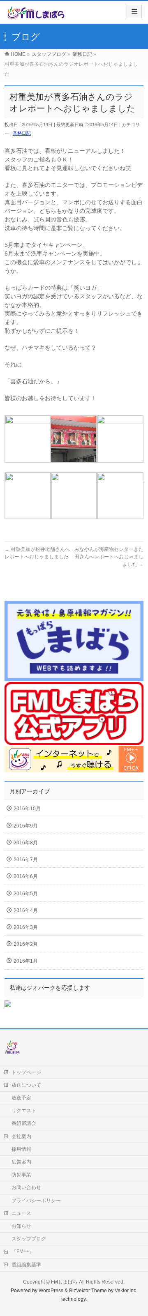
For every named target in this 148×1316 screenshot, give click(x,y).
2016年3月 (26, 927)
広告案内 (21, 1162)
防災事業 (21, 1175)
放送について (26, 1085)
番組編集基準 (26, 1265)
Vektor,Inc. (126, 1290)
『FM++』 (23, 1251)
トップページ (26, 1072)
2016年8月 (26, 843)
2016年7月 (26, 859)
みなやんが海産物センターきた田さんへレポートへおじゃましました (108, 556)
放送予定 (21, 1098)
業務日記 (22, 133)
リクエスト (24, 1110)
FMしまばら (64, 1282)
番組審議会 (24, 1123)
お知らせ (21, 1226)
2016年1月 (26, 961)
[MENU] (134, 11)
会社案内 (21, 1136)
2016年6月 (26, 876)
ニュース (21, 1213)
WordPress (51, 1290)
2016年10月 (27, 808)
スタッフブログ (29, 1239)
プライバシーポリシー (36, 1200)
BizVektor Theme (88, 1290)
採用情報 (21, 1149)
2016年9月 (26, 826)
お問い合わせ (26, 1187)
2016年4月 (26, 910)
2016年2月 (26, 944)
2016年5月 (26, 894)
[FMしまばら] (36, 15)
